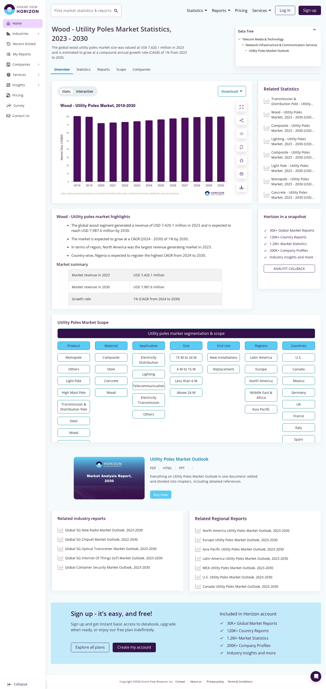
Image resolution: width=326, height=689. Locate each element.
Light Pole (73, 381)
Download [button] (230, 91)
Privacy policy (215, 681)
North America (261, 381)
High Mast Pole (74, 392)
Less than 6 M (186, 381)
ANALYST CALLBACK (289, 268)
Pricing (241, 10)
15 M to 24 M (186, 357)
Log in (285, 10)
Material (111, 345)
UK (298, 404)
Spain (298, 439)
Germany (298, 392)
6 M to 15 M (186, 369)
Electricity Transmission (148, 400)
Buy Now (161, 494)
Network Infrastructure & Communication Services (281, 45)
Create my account (134, 647)
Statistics (195, 10)
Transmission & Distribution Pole (73, 406)
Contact (180, 681)
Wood (73, 432)
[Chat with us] (315, 676)
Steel (74, 421)
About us (195, 681)
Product (74, 345)
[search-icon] (116, 10)
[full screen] (241, 106)
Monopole (74, 357)
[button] (263, 39)
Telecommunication (148, 386)
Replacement (223, 369)
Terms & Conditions (240, 681)
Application (149, 345)
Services (259, 10)
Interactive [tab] (84, 91)
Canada (299, 369)
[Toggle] (239, 39)
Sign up (309, 10)
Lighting (148, 374)
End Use (223, 345)
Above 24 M (186, 392)
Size (186, 345)
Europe (261, 369)
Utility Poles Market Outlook (269, 50)
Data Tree (246, 31)
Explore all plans (90, 647)
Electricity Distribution (148, 360)
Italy (298, 427)
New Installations (223, 357)
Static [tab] (66, 91)
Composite (111, 357)
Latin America (261, 357)
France (298, 416)
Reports (219, 10)
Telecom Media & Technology (263, 39)
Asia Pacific (261, 409)
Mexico (298, 381)
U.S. (298, 357)
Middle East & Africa (261, 395)
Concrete (111, 381)
